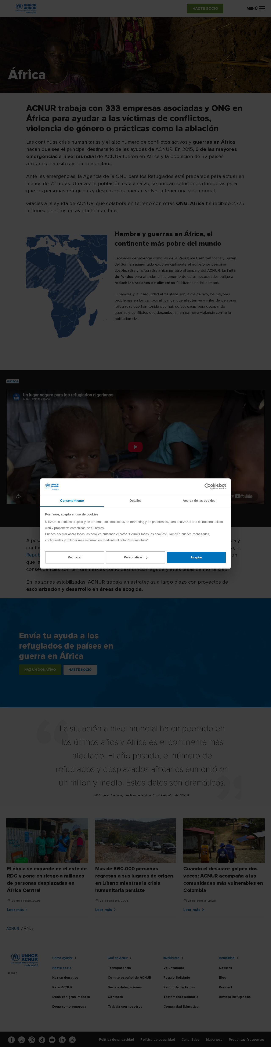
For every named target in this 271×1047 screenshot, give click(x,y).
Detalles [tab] (136, 500)
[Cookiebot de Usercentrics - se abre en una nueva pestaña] (207, 486)
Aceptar (196, 557)
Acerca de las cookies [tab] (199, 500)
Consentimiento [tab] (72, 500)
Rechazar (75, 557)
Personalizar (133, 557)
